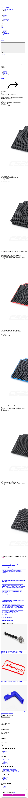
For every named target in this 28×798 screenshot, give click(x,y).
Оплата (5, 762)
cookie (14, 792)
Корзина (7, 10)
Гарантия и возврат (7, 761)
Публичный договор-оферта (9, 769)
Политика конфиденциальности (10, 770)
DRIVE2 (5, 778)
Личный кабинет (9, 9)
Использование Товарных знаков (11, 771)
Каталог (7, 7)
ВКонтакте (5, 777)
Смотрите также (7, 620)
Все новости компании (6, 617)
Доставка (5, 763)
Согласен (14, 794)
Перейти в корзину (5, 68)
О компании (6, 19)
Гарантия (3, 740)
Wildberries (5, 787)
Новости (5, 17)
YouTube (5, 779)
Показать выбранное (5, 716)
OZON (4, 786)
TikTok (4, 780)
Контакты (5, 20)
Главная (5, 15)
